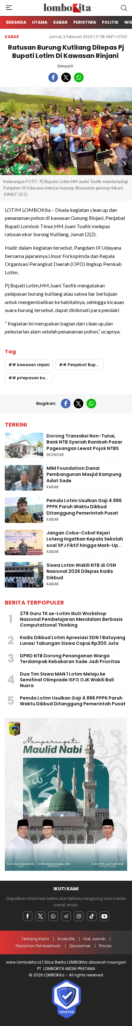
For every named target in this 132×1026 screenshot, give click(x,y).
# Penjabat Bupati (82, 364)
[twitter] (66, 77)
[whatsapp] (79, 77)
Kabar (12, 36)
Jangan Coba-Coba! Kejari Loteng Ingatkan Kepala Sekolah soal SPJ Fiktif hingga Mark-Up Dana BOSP (84, 542)
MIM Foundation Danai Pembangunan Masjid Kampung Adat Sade (83, 474)
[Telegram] (66, 916)
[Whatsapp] (53, 916)
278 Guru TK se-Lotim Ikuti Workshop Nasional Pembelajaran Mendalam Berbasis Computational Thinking (71, 619)
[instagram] (79, 916)
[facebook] (53, 77)
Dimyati (65, 66)
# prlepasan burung (32, 378)
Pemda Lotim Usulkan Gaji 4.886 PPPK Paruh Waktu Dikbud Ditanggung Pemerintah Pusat (84, 506)
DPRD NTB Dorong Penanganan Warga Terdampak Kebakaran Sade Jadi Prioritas (70, 659)
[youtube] (104, 916)
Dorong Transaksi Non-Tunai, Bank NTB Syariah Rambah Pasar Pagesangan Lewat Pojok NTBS (84, 442)
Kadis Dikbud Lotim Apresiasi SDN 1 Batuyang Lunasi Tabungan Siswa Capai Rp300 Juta (72, 640)
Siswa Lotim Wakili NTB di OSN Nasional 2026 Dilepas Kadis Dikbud (81, 571)
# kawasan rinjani (30, 364)
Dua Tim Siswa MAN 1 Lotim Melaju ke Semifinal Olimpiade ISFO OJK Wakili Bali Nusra (67, 680)
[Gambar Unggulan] (66, 131)
